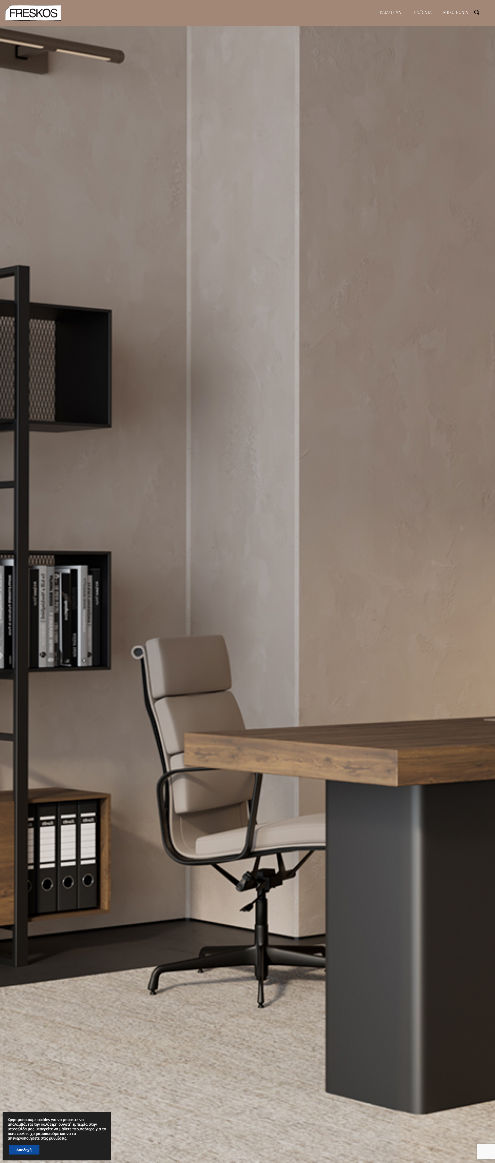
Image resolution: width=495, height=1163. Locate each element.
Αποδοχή (24, 1149)
